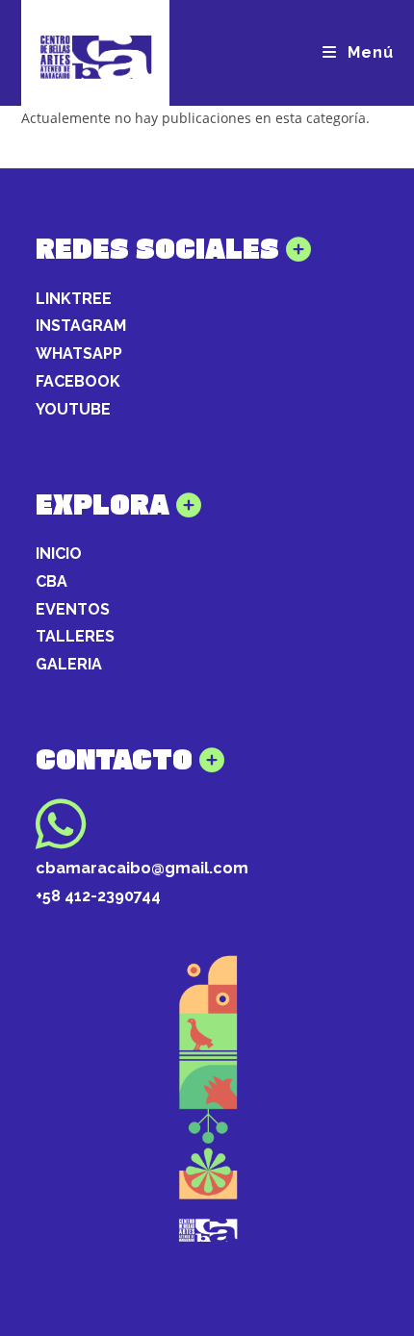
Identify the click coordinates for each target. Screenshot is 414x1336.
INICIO (59, 553)
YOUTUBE (73, 409)
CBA (51, 581)
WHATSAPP (79, 353)
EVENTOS (73, 609)
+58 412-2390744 (98, 896)
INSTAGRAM (81, 325)
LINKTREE (74, 299)
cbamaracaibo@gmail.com (142, 868)
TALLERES (75, 636)
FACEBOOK (78, 381)
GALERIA (69, 664)
